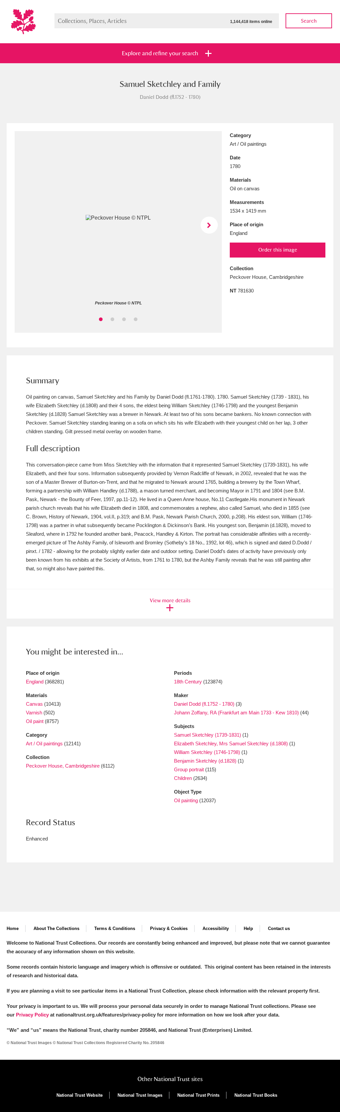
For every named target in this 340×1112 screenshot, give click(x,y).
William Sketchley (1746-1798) (207, 752)
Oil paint (34, 721)
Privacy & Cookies (169, 928)
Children (183, 778)
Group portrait (189, 769)
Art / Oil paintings (44, 743)
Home (13, 928)
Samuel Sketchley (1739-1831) (207, 735)
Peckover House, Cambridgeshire (63, 766)
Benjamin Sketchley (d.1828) (205, 761)
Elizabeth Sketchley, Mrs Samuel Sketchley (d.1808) (231, 743)
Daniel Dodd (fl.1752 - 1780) (204, 704)
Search (309, 21)
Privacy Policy (32, 1015)
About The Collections (56, 928)
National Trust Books (255, 1095)
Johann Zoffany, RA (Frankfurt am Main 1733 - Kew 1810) (236, 712)
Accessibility (216, 928)
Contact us (279, 928)
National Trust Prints (198, 1095)
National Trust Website (79, 1095)
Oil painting (186, 800)
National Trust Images (140, 1095)
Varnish (34, 712)
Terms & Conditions (114, 928)
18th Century (188, 681)
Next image (209, 225)
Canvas (34, 704)
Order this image (277, 250)
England (34, 681)
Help (248, 928)
